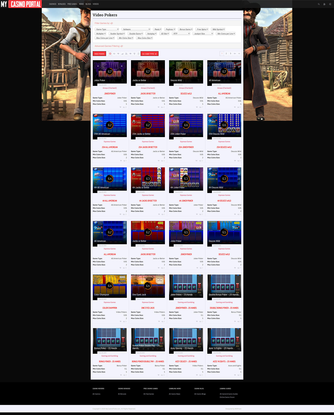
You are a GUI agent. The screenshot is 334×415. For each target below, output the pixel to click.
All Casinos (96, 394)
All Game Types (148, 54)
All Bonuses (122, 394)
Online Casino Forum (227, 397)
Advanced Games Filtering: (107, 45)
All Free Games (149, 394)
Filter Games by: (102, 23)
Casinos (52, 4)
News (81, 4)
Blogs (88, 4)
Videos (96, 4)
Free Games (72, 4)
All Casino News (174, 394)
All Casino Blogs (200, 394)
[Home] (21, 3)
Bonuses (62, 4)
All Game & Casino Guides (229, 394)
